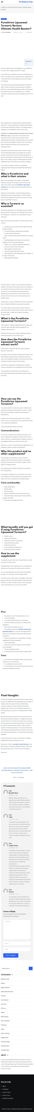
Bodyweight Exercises (7, 991)
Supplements (4, 1037)
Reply (10, 791)
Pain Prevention (5, 1021)
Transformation (5, 1046)
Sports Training (5, 1033)
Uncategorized (5, 1050)
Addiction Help (5, 979)
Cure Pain (3, 1004)
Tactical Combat (5, 1041)
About (4, 1086)
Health (3, 1012)
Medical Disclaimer (8, 1098)
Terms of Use (6, 1095)
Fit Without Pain (26, 2)
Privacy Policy (6, 1092)
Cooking (3, 996)
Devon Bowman (6, 32)
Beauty (3, 983)
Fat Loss (3, 1008)
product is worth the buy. (21, 744)
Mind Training (4, 1016)
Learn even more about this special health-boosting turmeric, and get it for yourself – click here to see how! (17, 770)
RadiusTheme (28, 1109)
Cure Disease (4, 1000)
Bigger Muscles (5, 987)
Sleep (2, 1029)
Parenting (3, 1025)
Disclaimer (5, 1089)
